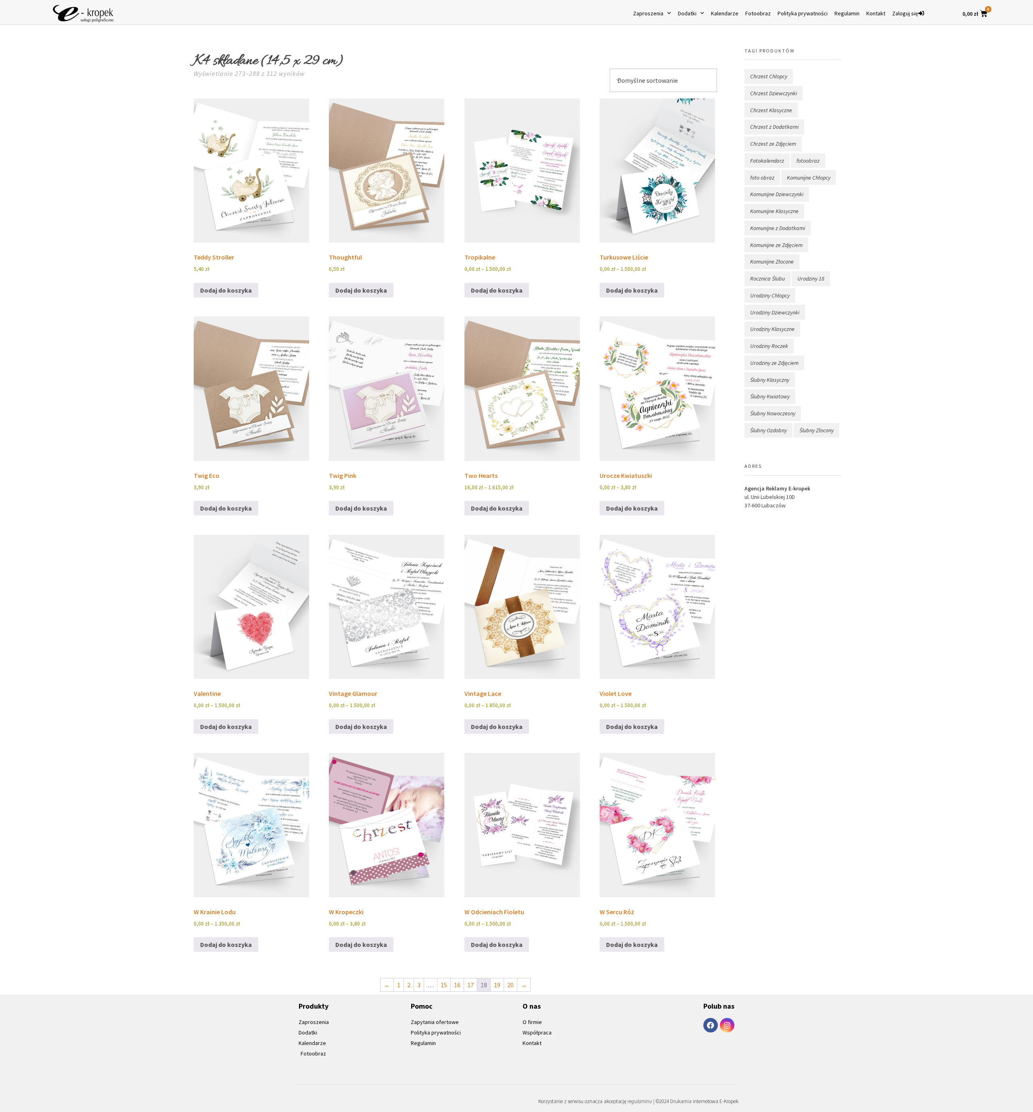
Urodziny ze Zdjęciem (774, 362)
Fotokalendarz (767, 160)
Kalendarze (724, 13)
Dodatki (687, 13)
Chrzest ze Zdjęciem (773, 143)
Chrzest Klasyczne (771, 110)
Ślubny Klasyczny (769, 379)
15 (444, 985)
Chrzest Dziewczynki (773, 93)
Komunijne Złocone (772, 261)
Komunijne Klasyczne (774, 211)
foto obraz (762, 177)
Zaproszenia (648, 13)
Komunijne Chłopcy (808, 177)
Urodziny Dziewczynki (774, 312)
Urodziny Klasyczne (772, 329)
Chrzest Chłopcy (768, 76)
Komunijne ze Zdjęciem (776, 245)
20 (510, 985)
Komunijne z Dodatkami (777, 228)
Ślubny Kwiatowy (770, 396)
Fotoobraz (758, 13)
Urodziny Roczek (769, 346)
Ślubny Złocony (816, 430)
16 (457, 985)
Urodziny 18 (810, 278)
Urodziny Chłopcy (770, 295)
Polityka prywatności (803, 13)
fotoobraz (808, 160)
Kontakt (875, 13)
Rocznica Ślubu (767, 278)
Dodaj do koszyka (226, 290)
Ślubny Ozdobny (768, 430)
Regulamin (846, 13)
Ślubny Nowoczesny (772, 413)
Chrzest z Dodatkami (774, 126)
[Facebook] (710, 1025)
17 (470, 985)
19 (497, 985)
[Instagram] (727, 1025)
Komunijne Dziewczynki (776, 194)
